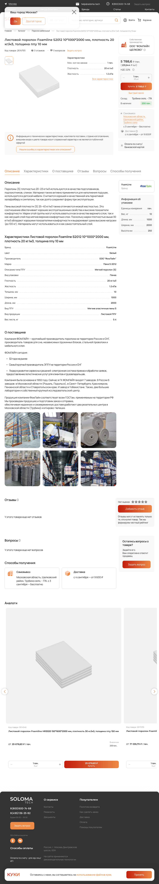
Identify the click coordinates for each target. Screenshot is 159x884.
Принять (139, 874)
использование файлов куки (93, 874)
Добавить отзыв (134, 509)
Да (15, 21)
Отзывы (83, 171)
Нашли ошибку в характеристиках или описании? (45, 149)
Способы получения (125, 171)
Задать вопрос (74, 50)
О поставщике (62, 171)
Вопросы (99, 171)
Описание (12, 171)
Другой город (34, 21)
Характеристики (36, 171)
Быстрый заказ (136, 92)
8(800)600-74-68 (20, 808)
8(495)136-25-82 (20, 813)
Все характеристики (102, 78)
